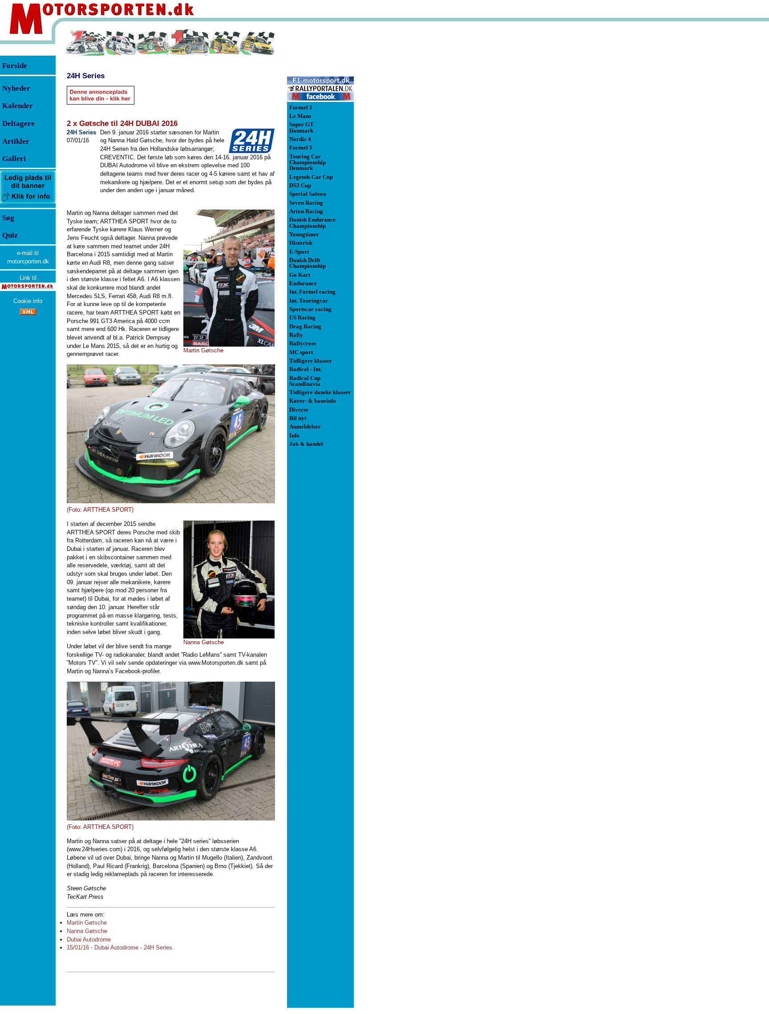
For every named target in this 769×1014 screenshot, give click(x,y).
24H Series (86, 75)
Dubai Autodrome (89, 939)
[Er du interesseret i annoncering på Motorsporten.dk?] (28, 203)
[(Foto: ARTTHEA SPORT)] (171, 433)
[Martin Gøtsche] (229, 278)
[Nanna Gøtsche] (229, 579)
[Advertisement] (400, 161)
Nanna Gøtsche (87, 931)
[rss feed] (28, 313)
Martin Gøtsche (87, 922)
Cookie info (27, 301)
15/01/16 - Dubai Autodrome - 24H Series (119, 947)
